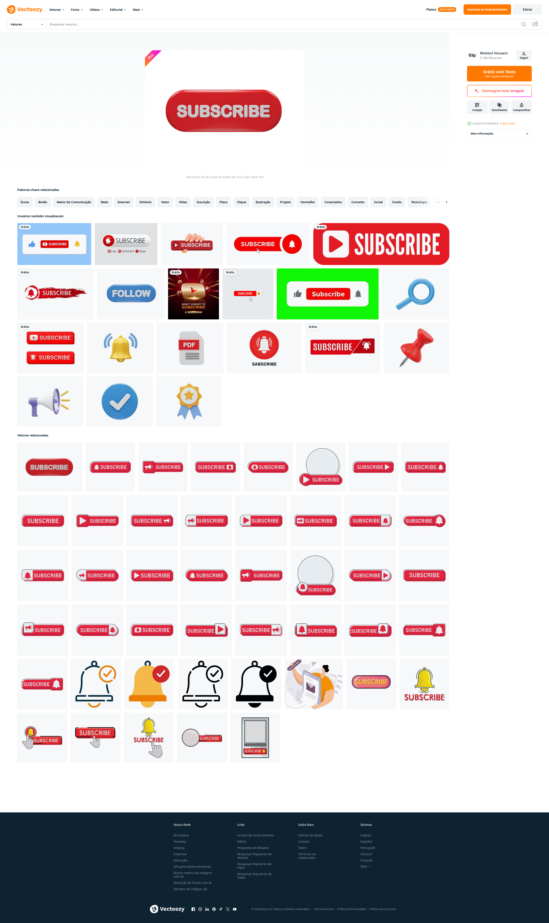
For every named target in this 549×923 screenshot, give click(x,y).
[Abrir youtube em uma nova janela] (234, 909)
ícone (25, 202)
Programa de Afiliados (253, 848)
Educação (180, 860)
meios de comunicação (74, 202)
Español (366, 841)
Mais (136, 10)
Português (367, 848)
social (378, 202)
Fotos (75, 10)
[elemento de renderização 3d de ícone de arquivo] (190, 348)
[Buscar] (523, 24)
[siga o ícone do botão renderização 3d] (131, 293)
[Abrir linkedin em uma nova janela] (207, 909)
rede (104, 202)
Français (366, 860)
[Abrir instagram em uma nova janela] (200, 909)
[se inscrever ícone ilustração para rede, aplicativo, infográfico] (96, 684)
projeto (285, 202)
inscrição (203, 202)
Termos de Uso (323, 909)
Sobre (302, 848)
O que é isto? (507, 123)
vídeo (183, 202)
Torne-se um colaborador (307, 856)
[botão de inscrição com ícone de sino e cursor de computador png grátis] (247, 293)
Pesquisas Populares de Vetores (254, 856)
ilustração (263, 202)
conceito (358, 202)
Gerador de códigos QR (190, 889)
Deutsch (366, 854)
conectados (333, 202)
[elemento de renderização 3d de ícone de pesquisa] (415, 293)
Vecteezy (180, 841)
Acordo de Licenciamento (255, 835)
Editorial (116, 10)
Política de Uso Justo (383, 909)
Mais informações (482, 133)
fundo (397, 202)
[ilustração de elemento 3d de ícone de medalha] (189, 401)
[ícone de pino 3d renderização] (416, 348)
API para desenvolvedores (192, 866)
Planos (431, 9)
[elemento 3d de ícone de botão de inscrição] (49, 467)
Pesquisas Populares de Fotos (254, 866)
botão (42, 202)
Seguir (524, 58)
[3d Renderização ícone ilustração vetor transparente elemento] (50, 401)
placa (223, 202)
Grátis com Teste (499, 73)
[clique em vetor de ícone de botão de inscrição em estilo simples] (268, 244)
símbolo (145, 202)
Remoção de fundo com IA (193, 883)
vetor (165, 202)
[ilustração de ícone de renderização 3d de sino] (120, 348)
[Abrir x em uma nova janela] (228, 909)
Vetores (55, 10)
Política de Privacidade (351, 909)
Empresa (180, 854)
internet (124, 202)
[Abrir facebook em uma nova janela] (193, 909)
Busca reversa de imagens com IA (193, 875)
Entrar (527, 9)
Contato (303, 841)
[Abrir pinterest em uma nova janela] (214, 909)
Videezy (179, 848)
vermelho (307, 202)
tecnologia (419, 202)
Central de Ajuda (310, 835)
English (365, 835)
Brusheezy (181, 835)
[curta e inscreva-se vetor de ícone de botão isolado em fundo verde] (328, 293)
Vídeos (95, 10)
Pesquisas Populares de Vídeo (254, 876)
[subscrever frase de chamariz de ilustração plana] (314, 684)
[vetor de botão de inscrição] (381, 244)
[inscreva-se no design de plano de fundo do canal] (264, 348)
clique (241, 202)
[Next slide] (443, 202)
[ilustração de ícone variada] (120, 401)
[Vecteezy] (24, 9)
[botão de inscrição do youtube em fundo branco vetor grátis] (50, 348)
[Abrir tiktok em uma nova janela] (221, 909)
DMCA (241, 841)
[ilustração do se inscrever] (110, 467)
